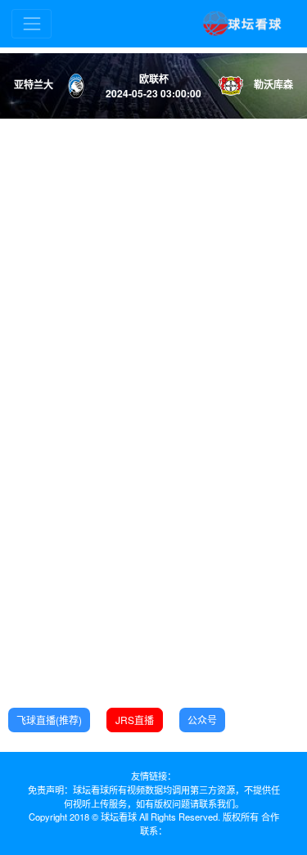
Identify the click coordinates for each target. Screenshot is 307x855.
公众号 (202, 720)
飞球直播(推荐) (49, 720)
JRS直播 (134, 720)
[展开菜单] (31, 23)
